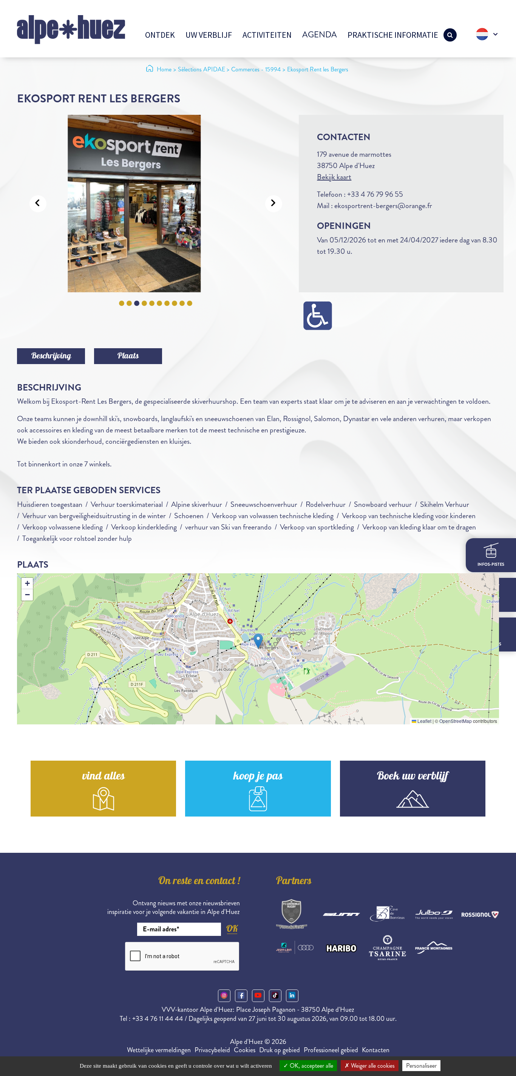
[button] (258, 641)
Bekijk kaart (334, 176)
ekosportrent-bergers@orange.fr (383, 205)
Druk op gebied (279, 1050)
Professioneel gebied (331, 1050)
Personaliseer (421, 1065)
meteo (491, 605)
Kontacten (375, 1050)
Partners (294, 882)
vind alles (103, 777)
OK (232, 928)
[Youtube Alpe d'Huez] (258, 996)
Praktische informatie (393, 34)
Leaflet (423, 721)
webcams (491, 644)
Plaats (128, 356)
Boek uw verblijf (412, 777)
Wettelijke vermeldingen (159, 1050)
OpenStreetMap (455, 721)
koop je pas (258, 777)
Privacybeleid (212, 1050)
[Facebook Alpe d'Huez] (241, 996)
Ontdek (160, 34)
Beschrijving (51, 356)
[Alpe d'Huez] (71, 29)
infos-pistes (490, 564)
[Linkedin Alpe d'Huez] (292, 996)
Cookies (244, 1050)
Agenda (319, 34)
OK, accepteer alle (310, 1065)
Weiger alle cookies (372, 1065)
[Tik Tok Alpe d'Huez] (275, 996)
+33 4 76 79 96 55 (375, 194)
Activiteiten (267, 34)
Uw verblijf (208, 34)
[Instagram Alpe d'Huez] (224, 996)
